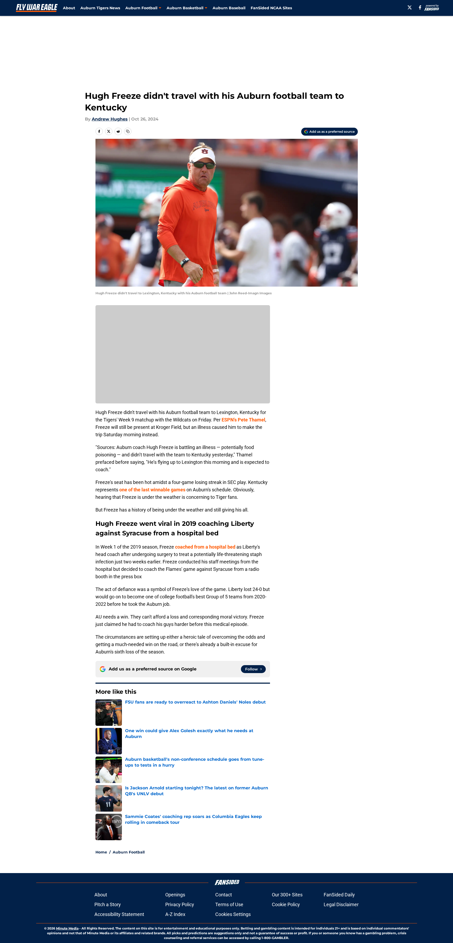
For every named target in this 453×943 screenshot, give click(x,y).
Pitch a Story (107, 904)
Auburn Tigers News (100, 8)
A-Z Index (175, 914)
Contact (223, 894)
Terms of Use (229, 904)
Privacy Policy (179, 904)
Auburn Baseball (229, 8)
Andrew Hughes (110, 119)
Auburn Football (129, 852)
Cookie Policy (286, 904)
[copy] (127, 131)
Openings (175, 894)
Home (101, 852)
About (69, 8)
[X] (410, 7)
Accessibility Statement (119, 914)
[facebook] (420, 7)
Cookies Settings (233, 914)
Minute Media (67, 928)
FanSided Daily (339, 894)
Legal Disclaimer (341, 904)
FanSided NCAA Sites (271, 8)
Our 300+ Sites (287, 894)
